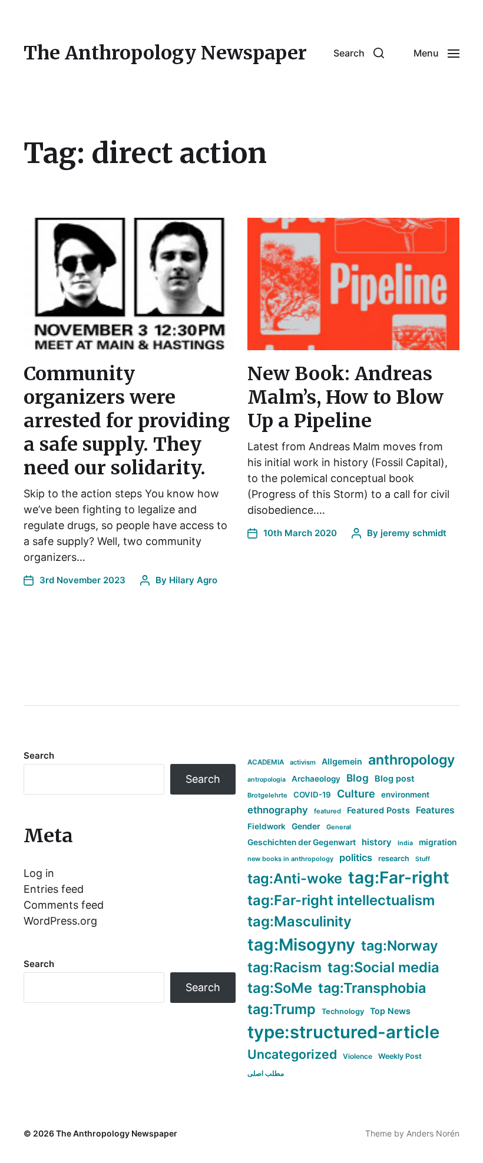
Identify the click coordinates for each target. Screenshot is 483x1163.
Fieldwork (266, 826)
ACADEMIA (265, 762)
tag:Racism (284, 967)
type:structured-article (343, 1032)
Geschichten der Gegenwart (301, 842)
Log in (39, 873)
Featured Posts (378, 810)
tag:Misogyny (301, 945)
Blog (357, 778)
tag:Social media (383, 967)
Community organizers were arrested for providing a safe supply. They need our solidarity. (127, 421)
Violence (357, 1056)
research (393, 858)
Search (39, 755)
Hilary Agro (193, 580)
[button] (359, 52)
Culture (356, 793)
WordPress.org (60, 921)
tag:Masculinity (299, 921)
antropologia (266, 779)
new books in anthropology (290, 859)
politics (355, 857)
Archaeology (316, 778)
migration (437, 842)
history (377, 842)
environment (405, 794)
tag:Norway (399, 945)
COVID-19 (312, 794)
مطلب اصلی (265, 1073)
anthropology (411, 760)
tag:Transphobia (372, 987)
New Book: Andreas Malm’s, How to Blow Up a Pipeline (345, 397)
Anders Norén (432, 1133)
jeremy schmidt (413, 533)
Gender (306, 826)
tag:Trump (281, 1009)
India (405, 843)
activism (303, 762)
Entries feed (54, 889)
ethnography (277, 810)
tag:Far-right (398, 878)
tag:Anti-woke (294, 878)
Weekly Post (400, 1056)
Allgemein (342, 761)
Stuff (422, 859)
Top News (390, 1011)
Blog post (395, 778)
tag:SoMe (279, 987)
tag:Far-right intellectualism (341, 900)
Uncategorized (292, 1054)
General (338, 827)
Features (435, 810)
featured (327, 811)
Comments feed (64, 905)
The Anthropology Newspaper (165, 53)
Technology (343, 1011)
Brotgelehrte (267, 795)
